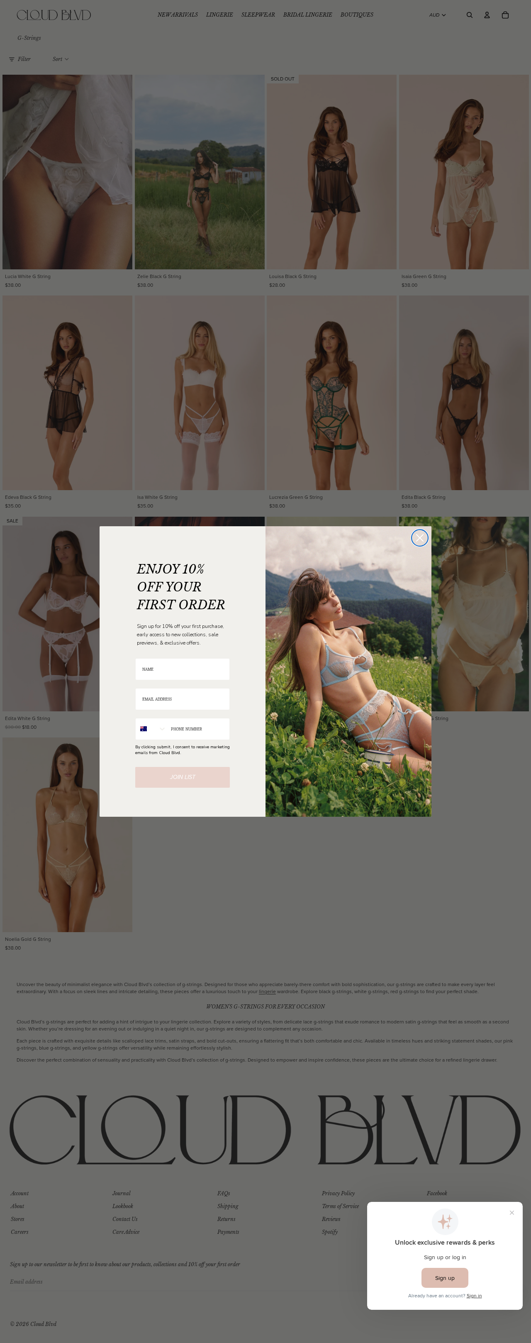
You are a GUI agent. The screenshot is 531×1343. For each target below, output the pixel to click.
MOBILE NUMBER (152, 712)
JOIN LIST (182, 777)
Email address (149, 683)
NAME (141, 653)
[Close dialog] (420, 538)
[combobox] (151, 729)
